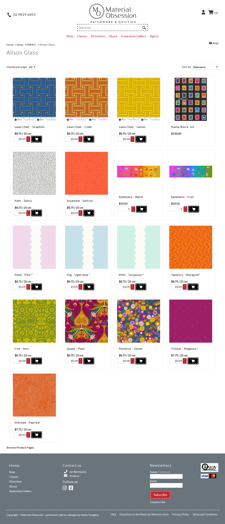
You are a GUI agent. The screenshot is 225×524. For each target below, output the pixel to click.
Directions (98, 36)
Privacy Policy (180, 514)
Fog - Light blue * (78, 274)
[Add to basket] (36, 139)
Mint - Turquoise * (131, 274)
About (113, 36)
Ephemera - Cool (182, 196)
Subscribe (160, 495)
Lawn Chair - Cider (79, 126)
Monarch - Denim (131, 348)
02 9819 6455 (24, 14)
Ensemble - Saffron (80, 200)
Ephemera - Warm (131, 196)
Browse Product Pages (20, 447)
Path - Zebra (23, 200)
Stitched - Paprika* (28, 422)
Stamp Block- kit (182, 126)
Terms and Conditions (205, 514)
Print (215, 43)
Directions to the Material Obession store (144, 514)
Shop (69, 36)
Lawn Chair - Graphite (29, 126)
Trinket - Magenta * (184, 348)
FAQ (113, 514)
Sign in (154, 36)
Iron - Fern (22, 348)
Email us (74, 475)
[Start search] (144, 27)
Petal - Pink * (24, 274)
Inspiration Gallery (133, 36)
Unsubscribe (157, 502)
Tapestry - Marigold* (185, 274)
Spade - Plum (76, 348)
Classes (82, 36)
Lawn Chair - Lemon (132, 126)
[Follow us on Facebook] (71, 487)
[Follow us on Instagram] (65, 487)
